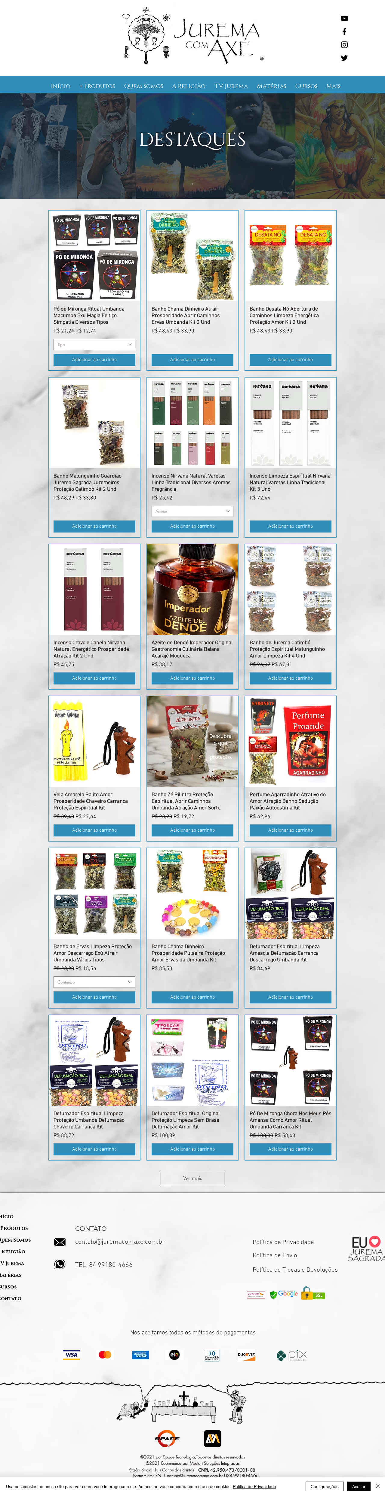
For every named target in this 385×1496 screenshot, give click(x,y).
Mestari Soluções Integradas (214, 1463)
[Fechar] (377, 1486)
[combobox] (94, 344)
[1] (192, 184)
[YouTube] (344, 18)
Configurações (324, 1486)
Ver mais (192, 1178)
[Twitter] (344, 57)
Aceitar (358, 1486)
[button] (97, 86)
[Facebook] (344, 31)
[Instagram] (344, 44)
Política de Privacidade (254, 1486)
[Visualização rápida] (94, 256)
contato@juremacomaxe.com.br (120, 1242)
